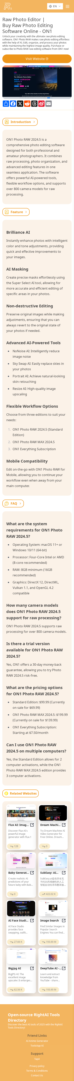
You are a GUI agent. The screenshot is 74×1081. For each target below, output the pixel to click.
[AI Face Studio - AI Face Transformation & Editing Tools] (21, 908)
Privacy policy (37, 1066)
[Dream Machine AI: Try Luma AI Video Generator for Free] (53, 813)
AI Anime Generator (37, 1041)
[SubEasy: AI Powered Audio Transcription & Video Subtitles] (53, 860)
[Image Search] (53, 908)
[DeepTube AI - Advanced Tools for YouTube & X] (53, 956)
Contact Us (37, 1075)
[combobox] (55, 6)
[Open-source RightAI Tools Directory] (8, 6)
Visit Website (35, 59)
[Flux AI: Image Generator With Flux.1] (21, 813)
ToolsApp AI (37, 1045)
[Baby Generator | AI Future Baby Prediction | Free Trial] (21, 860)
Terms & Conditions (37, 1070)
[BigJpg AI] (21, 956)
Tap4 (37, 1059)
